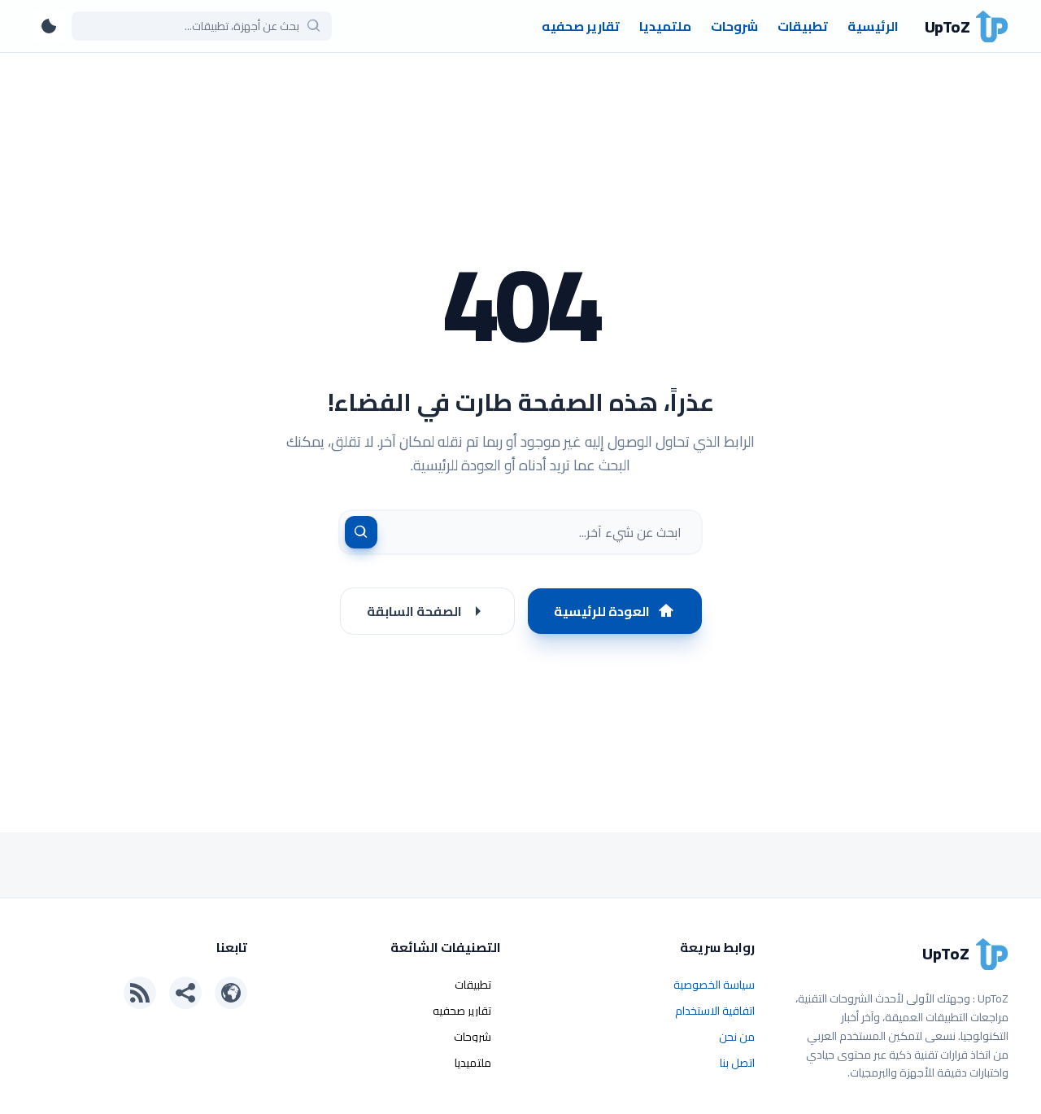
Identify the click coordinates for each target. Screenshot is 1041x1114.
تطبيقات (802, 26)
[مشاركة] (185, 992)
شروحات (734, 26)
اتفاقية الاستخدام (715, 1010)
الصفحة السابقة (414, 611)
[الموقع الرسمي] (231, 992)
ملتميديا (665, 26)
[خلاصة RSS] (140, 992)
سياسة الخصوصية (714, 984)
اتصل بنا (737, 1062)
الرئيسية (873, 26)
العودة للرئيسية (602, 611)
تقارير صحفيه (581, 26)
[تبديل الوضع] (49, 26)
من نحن (737, 1036)
